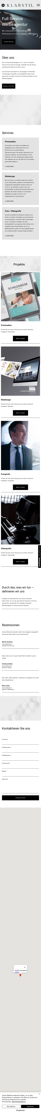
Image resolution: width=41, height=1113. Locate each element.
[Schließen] (38, 1095)
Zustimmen (30, 1106)
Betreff (4, 771)
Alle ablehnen (11, 1106)
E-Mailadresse (6, 755)
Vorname (5, 739)
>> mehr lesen (9, 166)
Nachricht (5, 779)
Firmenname (6, 763)
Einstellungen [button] (20, 1110)
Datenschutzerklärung (19, 1102)
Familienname (6, 747)
